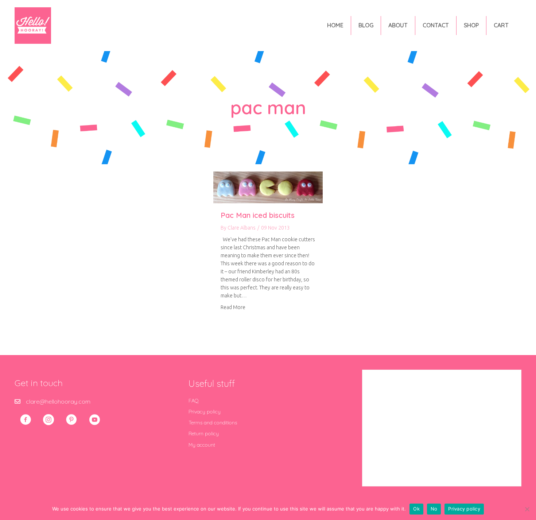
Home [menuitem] (335, 25)
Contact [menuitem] (436, 25)
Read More (233, 307)
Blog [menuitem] (365, 25)
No (434, 509)
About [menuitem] (398, 25)
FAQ (194, 400)
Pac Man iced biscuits (258, 215)
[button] (25, 420)
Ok (416, 509)
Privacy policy (205, 411)
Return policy (204, 433)
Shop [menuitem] (471, 25)
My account (202, 445)
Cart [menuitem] (501, 25)
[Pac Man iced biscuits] (268, 186)
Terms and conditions (213, 422)
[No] (527, 509)
